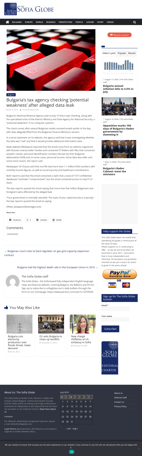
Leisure (90, 22)
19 (81, 411)
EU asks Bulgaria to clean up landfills (51, 338)
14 (90, 406)
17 (72, 411)
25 (76, 416)
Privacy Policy (120, 406)
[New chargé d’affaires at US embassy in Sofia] (83, 316)
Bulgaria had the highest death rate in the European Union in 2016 (57, 267)
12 (81, 406)
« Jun (68, 428)
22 (63, 416)
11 (76, 406)
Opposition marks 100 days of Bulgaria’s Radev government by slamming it (118, 130)
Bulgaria (17, 22)
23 (67, 416)
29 (63, 421)
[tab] (109, 53)
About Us (118, 393)
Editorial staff (120, 397)
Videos (110, 22)
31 (72, 421)
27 (86, 416)
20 (86, 411)
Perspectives (65, 22)
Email (105, 305)
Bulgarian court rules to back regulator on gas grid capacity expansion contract (46, 253)
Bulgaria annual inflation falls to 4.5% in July (118, 88)
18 (76, 411)
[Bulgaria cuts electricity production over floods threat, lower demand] (20, 316)
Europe (29, 22)
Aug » (75, 428)
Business (50, 22)
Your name (107, 316)
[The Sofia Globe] (7, 22)
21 (90, 411)
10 (72, 406)
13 (86, 406)
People (79, 22)
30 (67, 421)
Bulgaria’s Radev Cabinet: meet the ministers (114, 171)
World (39, 22)
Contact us (119, 402)
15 (63, 411)
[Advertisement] (120, 204)
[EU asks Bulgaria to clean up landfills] (51, 316)
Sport (100, 22)
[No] (138, 448)
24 (72, 416)
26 (81, 416)
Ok (71, 452)
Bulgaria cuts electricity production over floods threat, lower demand (19, 342)
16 (67, 411)
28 (90, 416)
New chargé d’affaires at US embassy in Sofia (81, 339)
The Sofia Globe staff (30, 109)
